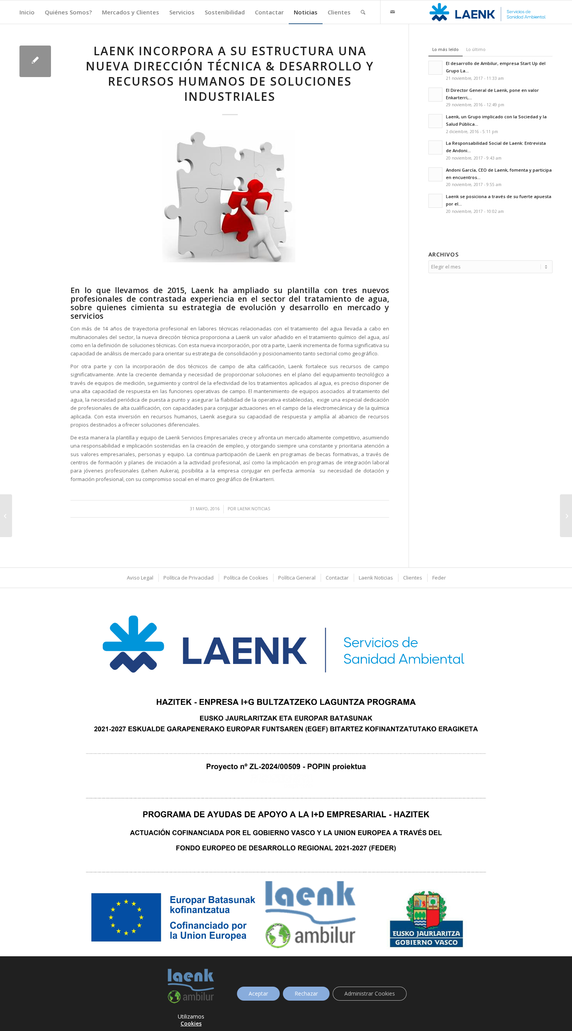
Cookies (191, 1023)
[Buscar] (363, 12)
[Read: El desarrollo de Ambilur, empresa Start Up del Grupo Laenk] (435, 68)
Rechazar (306, 993)
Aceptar (258, 993)
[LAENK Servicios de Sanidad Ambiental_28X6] (488, 12)
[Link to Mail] (392, 12)
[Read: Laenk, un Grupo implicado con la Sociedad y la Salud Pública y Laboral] (435, 121)
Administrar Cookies (369, 993)
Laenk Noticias (253, 508)
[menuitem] (27, 12)
